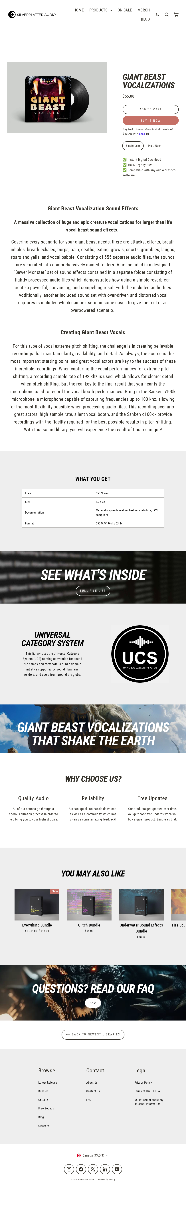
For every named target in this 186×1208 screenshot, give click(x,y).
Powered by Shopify (106, 1179)
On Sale (43, 1100)
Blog (41, 1117)
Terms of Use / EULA (147, 1091)
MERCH (144, 10)
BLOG (145, 19)
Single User (133, 145)
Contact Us (93, 1091)
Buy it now (151, 120)
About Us (92, 1082)
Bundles (43, 1091)
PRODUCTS (98, 10)
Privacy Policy (143, 1082)
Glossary (43, 1126)
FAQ (93, 1003)
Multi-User (154, 145)
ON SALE (125, 10)
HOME (79, 10)
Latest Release (47, 1082)
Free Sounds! (46, 1108)
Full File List (93, 590)
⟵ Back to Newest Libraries (93, 1034)
